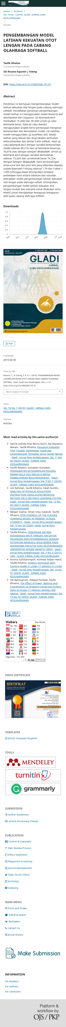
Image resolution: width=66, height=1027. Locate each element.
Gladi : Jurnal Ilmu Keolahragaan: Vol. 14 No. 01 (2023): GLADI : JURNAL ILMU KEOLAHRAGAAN (36, 573)
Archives (18, 11)
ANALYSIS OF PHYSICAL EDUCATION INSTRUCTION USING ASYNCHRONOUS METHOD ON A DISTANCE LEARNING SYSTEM (36, 495)
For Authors (11, 986)
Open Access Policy (19, 874)
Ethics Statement (17, 854)
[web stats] (12, 615)
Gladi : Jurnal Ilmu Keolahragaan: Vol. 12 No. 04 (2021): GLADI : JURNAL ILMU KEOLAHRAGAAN (35, 505)
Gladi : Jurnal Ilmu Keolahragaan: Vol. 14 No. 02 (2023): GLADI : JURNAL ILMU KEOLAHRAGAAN (36, 597)
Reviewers (14, 921)
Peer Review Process (19, 848)
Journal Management (20, 868)
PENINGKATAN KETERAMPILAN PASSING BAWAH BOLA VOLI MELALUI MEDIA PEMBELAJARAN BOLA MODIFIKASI (33, 474)
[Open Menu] (3, 3)
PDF (10, 343)
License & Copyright (19, 841)
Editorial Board (17, 914)
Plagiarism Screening (20, 861)
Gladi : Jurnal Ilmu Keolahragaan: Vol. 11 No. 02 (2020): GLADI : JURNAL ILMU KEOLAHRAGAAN (36, 461)
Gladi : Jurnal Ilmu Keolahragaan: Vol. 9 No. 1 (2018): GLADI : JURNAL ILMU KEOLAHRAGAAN (36, 481)
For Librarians (13, 991)
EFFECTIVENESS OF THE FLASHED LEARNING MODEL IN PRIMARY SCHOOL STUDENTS (33, 519)
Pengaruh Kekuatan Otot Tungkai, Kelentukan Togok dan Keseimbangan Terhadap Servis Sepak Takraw (36, 451)
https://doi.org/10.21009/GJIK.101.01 (30, 84)
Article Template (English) (22, 738)
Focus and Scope (17, 908)
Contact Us (14, 928)
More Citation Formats (17, 391)
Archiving (13, 881)
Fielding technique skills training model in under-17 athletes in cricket (36, 564)
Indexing (13, 887)
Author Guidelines (18, 814)
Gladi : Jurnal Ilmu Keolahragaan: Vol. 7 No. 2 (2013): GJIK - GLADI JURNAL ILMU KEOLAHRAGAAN (36, 553)
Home (6, 11)
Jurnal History (15, 934)
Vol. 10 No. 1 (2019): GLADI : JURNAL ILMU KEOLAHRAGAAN (24, 16)
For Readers (12, 981)
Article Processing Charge (23, 821)
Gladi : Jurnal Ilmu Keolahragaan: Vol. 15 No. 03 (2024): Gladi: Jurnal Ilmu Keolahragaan (36, 525)
